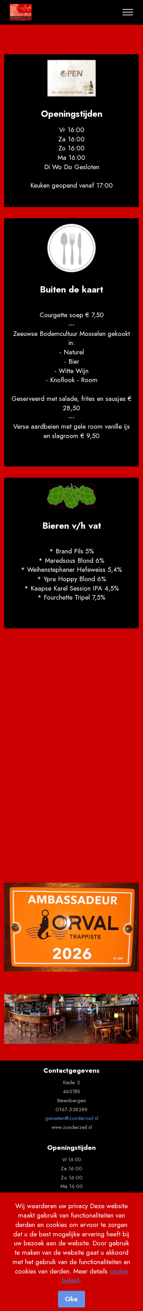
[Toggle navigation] (128, 12)
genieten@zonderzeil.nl (71, 1118)
